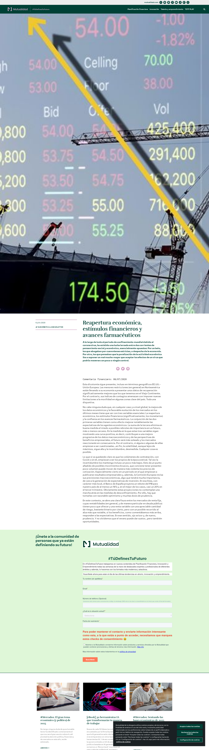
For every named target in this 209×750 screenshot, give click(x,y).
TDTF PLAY (189, 9)
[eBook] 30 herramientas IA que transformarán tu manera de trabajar (104, 720)
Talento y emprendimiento (172, 9)
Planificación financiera (138, 9)
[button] (204, 9)
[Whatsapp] (188, 2)
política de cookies (123, 742)
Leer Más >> (44, 748)
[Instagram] (172, 2)
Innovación (154, 9)
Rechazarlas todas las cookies (189, 733)
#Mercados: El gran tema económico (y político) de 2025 (55, 720)
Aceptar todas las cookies (190, 726)
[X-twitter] (160, 2)
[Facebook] (164, 2)
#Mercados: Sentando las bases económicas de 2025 (148, 719)
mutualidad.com (151, 2)
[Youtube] (176, 2)
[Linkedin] (168, 2)
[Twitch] (184, 2)
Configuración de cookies (190, 740)
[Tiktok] (180, 2)
